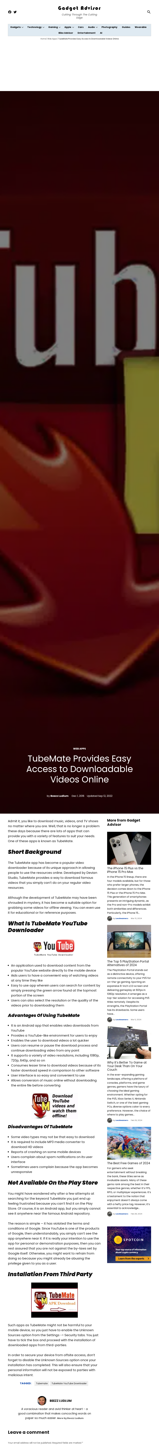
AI (101, 32)
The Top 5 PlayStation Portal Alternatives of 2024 (128, 963)
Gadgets (15, 27)
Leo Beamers (122, 918)
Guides (126, 27)
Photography (109, 27)
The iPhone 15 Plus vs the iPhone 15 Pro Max (125, 870)
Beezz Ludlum (59, 796)
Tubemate (42, 1383)
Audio (91, 27)
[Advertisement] (79, 65)
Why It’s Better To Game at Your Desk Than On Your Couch (127, 1066)
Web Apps (52, 38)
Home (43, 38)
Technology (34, 27)
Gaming (53, 27)
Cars (81, 27)
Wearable (141, 27)
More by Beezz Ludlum (70, 1418)
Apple (67, 27)
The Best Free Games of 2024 (128, 1163)
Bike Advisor (66, 32)
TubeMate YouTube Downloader (69, 1383)
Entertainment (86, 32)
